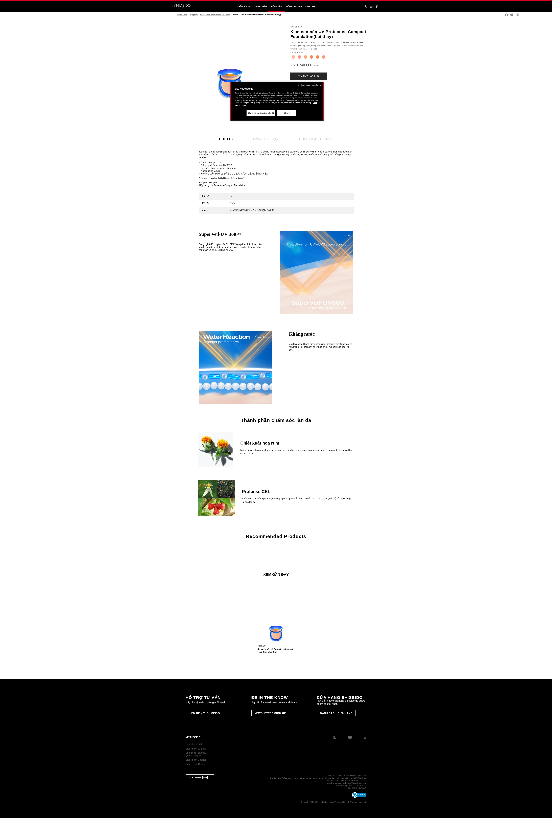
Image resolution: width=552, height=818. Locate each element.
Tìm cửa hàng (307, 76)
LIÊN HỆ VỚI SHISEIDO (204, 713)
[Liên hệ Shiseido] (371, 6)
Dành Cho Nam (294, 6)
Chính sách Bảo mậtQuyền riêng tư (196, 754)
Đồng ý (287, 113)
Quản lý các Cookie (195, 764)
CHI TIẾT (227, 139)
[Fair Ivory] (293, 57)
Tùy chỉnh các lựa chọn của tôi (261, 113)
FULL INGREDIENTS (316, 139)
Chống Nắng (276, 6)
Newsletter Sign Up (270, 713)
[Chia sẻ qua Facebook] (506, 15)
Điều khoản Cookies (196, 760)
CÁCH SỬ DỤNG (267, 139)
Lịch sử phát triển (194, 744)
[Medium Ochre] (317, 57)
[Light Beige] (299, 57)
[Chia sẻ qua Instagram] (517, 15)
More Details (311, 49)
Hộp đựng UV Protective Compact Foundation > (223, 185)
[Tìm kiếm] (365, 6)
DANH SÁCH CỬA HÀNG (336, 713)
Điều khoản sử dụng (196, 749)
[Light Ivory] (323, 57)
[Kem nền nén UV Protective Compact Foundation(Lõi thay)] (276, 622)
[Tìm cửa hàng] (377, 6)
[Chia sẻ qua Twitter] (512, 15)
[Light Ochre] (305, 57)
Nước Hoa (310, 6)
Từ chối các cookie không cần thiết (309, 85)
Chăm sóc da (244, 6)
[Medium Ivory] (311, 57)
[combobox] (200, 777)
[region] (277, 101)
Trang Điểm (260, 6)
